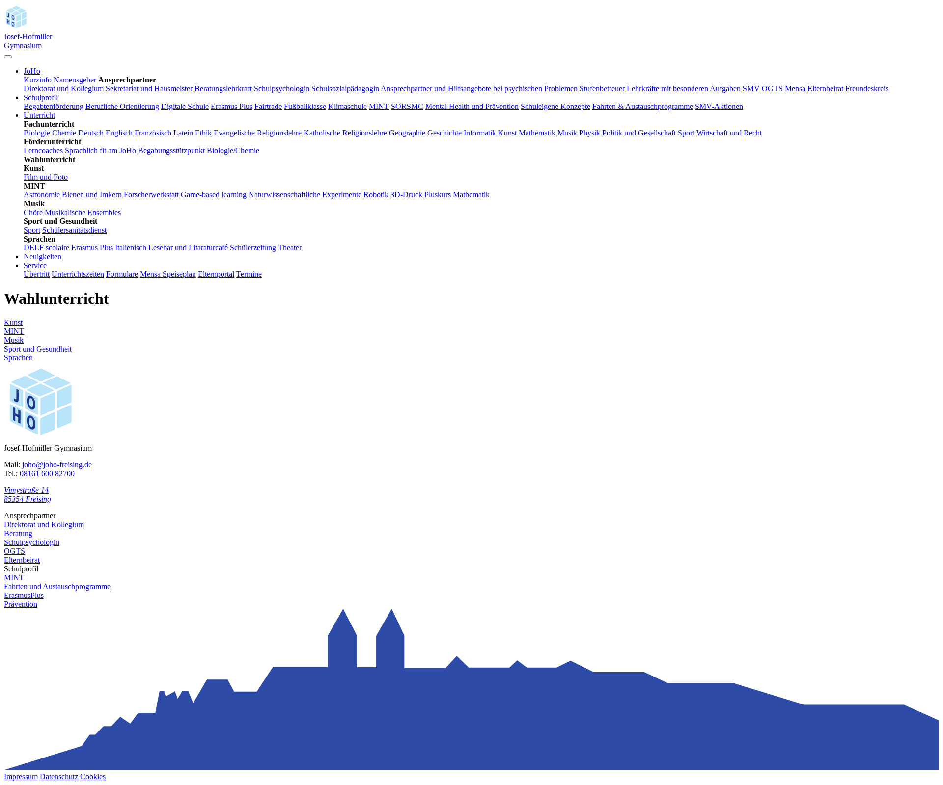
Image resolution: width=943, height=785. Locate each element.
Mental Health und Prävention (472, 106)
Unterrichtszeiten (78, 274)
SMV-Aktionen (719, 106)
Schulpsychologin (281, 88)
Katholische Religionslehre (345, 133)
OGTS (772, 88)
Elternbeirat (825, 88)
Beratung (18, 533)
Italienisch (130, 248)
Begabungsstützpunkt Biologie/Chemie (198, 150)
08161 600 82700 (47, 473)
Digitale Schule (185, 106)
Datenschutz (59, 776)
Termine (249, 274)
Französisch (153, 133)
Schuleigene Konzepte (555, 106)
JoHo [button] (32, 71)
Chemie (64, 133)
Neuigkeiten (42, 256)
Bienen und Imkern (92, 194)
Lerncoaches (43, 150)
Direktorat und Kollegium (64, 88)
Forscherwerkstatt (151, 194)
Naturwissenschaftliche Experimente (305, 194)
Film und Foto (46, 177)
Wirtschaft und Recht (729, 133)
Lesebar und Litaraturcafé (188, 248)
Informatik (480, 133)
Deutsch (91, 133)
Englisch (119, 133)
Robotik (375, 194)
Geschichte (444, 133)
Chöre (33, 212)
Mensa (795, 88)
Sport (686, 133)
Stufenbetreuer (602, 88)
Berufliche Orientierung (122, 106)
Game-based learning (214, 194)
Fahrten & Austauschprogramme (642, 106)
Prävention (20, 604)
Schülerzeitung (253, 248)
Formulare (122, 274)
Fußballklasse (305, 106)
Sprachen (18, 357)
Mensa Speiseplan (168, 274)
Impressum (21, 776)
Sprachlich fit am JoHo (100, 150)
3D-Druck (406, 194)
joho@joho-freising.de (57, 464)
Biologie (37, 133)
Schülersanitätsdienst (74, 230)
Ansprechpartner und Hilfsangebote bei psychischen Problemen (479, 88)
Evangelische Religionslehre (258, 133)
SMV (751, 88)
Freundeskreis (866, 88)
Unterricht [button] (39, 115)
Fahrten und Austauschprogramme (57, 586)
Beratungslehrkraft (223, 88)
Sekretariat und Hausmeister (149, 88)
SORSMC (407, 106)
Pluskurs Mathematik (457, 194)
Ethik (203, 133)
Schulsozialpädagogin (345, 88)
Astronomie (42, 194)
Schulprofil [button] (41, 97)
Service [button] (35, 265)
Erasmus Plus (231, 106)
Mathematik (537, 133)
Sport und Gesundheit (38, 349)
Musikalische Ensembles (83, 212)
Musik (567, 133)
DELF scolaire (46, 248)
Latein (183, 133)
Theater (290, 248)
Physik (589, 133)
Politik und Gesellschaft (639, 133)
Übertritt (37, 274)
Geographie (407, 133)
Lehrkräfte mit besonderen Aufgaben (684, 88)
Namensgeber (75, 80)
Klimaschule (347, 106)
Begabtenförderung (53, 106)
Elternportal (216, 274)
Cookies (93, 776)
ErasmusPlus (24, 595)
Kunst (507, 133)
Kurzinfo (38, 80)
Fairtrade (268, 106)
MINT (379, 106)
